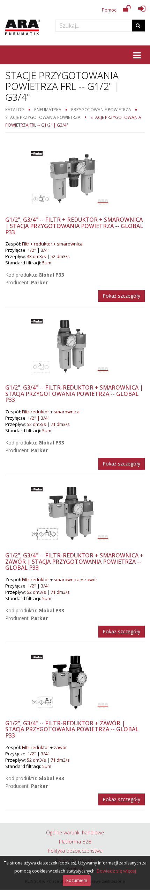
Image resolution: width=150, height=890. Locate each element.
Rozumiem (76, 880)
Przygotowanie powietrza (101, 109)
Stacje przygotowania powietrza (43, 117)
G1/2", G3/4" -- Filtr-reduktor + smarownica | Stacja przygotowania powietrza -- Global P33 (74, 394)
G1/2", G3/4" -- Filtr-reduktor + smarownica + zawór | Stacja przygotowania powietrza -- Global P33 (74, 561)
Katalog (14, 109)
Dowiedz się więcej (116, 871)
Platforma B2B (75, 841)
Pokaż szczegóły (121, 295)
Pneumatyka (47, 109)
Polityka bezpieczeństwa (75, 850)
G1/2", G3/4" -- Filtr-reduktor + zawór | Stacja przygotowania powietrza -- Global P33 (71, 729)
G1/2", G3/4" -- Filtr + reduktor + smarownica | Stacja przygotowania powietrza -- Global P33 (74, 226)
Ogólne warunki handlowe (75, 832)
